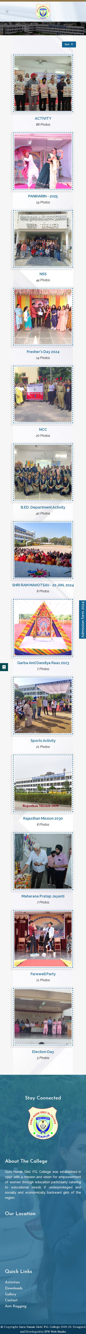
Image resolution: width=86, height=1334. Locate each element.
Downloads (14, 1288)
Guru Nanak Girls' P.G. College (39, 1327)
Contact (11, 1300)
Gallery (10, 1294)
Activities (12, 1282)
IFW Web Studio (55, 1331)
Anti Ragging (15, 1306)
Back (67, 44)
